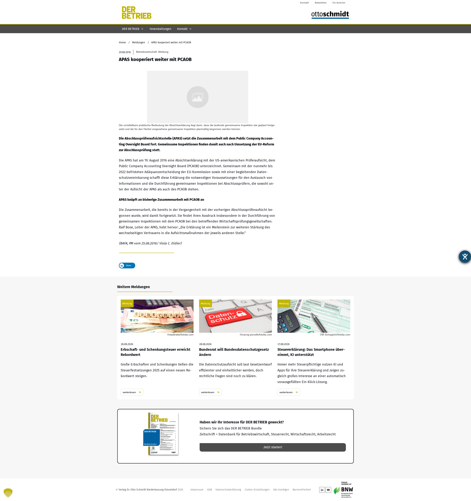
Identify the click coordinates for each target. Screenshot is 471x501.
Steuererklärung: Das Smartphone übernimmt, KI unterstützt (313, 348)
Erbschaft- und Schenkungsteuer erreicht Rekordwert (157, 348)
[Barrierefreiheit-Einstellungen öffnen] (465, 256)
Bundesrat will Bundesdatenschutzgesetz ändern (235, 348)
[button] (8, 493)
